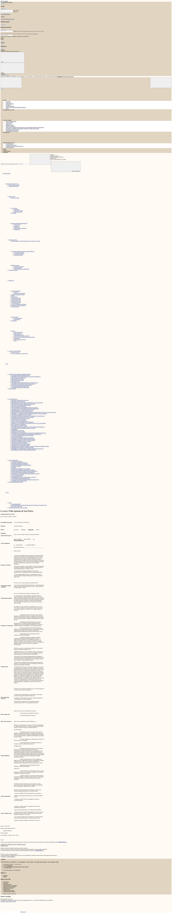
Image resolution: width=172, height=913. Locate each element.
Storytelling (13, 213)
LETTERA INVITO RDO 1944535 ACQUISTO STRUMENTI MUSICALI (28, 427)
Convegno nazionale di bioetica (18, 294)
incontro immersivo (18, 318)
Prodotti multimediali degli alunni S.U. (19, 223)
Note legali (5, 883)
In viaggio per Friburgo (19, 253)
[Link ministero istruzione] (6, 2)
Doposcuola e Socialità (16, 301)
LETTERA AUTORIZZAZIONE (18, 406)
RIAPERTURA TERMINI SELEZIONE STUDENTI (23, 470)
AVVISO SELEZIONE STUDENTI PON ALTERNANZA (24, 471)
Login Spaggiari (35, 33)
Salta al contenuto (4, 1)
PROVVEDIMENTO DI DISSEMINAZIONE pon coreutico (24, 407)
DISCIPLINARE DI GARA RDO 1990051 (20, 443)
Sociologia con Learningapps (20, 228)
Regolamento (17, 338)
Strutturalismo (17, 229)
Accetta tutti (21, 844)
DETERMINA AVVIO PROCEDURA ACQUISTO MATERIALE (25, 376)
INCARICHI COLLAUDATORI (18, 419)
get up (15, 340)
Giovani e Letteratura (16, 291)
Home (52, 154)
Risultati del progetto (18, 332)
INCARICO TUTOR (16, 466)
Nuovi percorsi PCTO (16, 504)
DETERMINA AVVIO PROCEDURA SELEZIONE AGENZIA (25, 473)
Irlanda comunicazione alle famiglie (21, 269)
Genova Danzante (15, 306)
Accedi (2, 3)
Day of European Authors (14, 185)
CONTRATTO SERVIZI (16, 461)
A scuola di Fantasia (15, 303)
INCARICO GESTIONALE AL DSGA (20, 400)
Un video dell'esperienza (19, 252)
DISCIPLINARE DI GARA (17, 379)
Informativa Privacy (7, 884)
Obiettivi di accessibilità (8, 888)
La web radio (14, 208)
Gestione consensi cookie (8, 890)
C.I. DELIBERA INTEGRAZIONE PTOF (20, 478)
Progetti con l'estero (13, 239)
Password (15, 11)
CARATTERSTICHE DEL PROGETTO (20, 386)
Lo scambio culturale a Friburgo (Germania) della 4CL (23, 251)
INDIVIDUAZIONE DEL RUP (18, 401)
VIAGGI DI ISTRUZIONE (15, 351)
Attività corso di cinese (13, 186)
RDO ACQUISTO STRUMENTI (18, 424)
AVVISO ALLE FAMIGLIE (17, 474)
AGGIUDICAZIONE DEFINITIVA (19, 462)
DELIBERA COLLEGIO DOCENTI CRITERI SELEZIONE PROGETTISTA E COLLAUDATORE (33, 412)
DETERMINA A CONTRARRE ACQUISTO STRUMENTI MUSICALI (27, 448)
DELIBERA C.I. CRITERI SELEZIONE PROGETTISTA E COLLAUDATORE (29, 413)
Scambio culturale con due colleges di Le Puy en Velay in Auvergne (25, 241)
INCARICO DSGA (15, 381)
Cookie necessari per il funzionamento (9, 854)
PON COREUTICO (13, 399)
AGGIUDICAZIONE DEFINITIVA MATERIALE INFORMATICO (26, 434)
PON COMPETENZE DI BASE (16, 482)
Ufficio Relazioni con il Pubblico (10, 885)
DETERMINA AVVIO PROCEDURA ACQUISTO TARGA (24, 382)
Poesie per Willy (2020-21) (19, 293)
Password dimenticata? (5, 14)
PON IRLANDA (12, 388)
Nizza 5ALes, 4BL (15, 352)
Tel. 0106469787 (8, 865)
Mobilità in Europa (15, 265)
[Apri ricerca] (160, 82)
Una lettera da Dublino (19, 266)
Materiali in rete (12, 196)
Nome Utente (16, 10)
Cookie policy (6, 881)
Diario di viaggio (17, 333)
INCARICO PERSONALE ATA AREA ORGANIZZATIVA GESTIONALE (28, 416)
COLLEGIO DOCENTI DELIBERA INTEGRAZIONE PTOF (25, 408)
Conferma (7, 75)
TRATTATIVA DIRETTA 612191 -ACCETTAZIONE (23, 440)
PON (7, 363)
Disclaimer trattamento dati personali (8, 901)
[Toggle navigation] (11, 82)
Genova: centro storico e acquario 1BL (19, 353)
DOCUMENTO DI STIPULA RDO (19, 425)
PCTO (7, 492)
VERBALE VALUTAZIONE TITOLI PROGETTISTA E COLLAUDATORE (28, 423)
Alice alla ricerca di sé (16, 299)
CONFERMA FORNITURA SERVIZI (19, 464)
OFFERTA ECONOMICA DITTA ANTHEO (21, 441)
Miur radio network (18, 211)
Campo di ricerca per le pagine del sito (9, 164)
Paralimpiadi (14, 320)
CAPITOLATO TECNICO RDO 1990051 (20, 445)
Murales (13, 295)
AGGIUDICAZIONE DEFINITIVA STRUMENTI (22, 437)
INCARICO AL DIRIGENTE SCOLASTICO (21, 414)
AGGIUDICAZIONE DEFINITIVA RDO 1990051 (22, 435)
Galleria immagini (18, 267)
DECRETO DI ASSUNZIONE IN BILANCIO (21, 385)
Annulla (2, 75)
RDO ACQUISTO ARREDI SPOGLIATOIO (21, 405)
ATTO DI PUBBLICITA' (16, 476)
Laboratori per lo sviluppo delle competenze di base (20, 374)
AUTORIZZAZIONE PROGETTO (19, 480)
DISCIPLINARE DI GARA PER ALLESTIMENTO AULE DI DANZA (27, 402)
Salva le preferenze (11, 856)
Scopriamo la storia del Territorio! (18, 305)
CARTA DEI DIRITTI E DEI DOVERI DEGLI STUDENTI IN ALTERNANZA (29, 505)
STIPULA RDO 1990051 (16, 436)
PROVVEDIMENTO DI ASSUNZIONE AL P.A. (22, 411)
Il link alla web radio (18, 210)
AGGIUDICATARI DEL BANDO (21, 335)
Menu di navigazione (76, 171)
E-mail (14, 31)
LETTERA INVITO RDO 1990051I (19, 442)
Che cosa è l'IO (17, 224)
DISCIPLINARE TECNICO (17, 380)
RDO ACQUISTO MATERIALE (18, 377)
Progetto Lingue (14, 317)
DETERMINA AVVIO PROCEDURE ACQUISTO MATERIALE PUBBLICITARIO (30, 446)
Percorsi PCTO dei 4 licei (16, 506)
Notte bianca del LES (13, 270)
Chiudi (2, 41)
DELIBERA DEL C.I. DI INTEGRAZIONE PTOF (22, 410)
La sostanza (16, 225)
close (2, 88)
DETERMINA (14, 429)
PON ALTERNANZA (14, 460)
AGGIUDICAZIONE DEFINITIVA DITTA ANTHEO (23, 428)
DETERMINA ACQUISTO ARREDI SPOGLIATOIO (23, 404)
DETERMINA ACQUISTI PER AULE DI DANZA (22, 417)
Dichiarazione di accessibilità (9, 886)
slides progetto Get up (18, 334)
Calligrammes (17, 319)
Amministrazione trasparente (9, 891)
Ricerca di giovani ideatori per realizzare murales (24, 337)
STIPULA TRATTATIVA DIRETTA (19, 420)
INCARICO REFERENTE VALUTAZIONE (21, 465)
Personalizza (3, 844)
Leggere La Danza (15, 197)
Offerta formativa (54, 155)
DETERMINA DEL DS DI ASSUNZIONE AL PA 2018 (23, 477)
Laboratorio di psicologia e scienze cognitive (18, 507)
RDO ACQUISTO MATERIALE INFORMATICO (22, 422)
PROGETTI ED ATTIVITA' (57, 157)
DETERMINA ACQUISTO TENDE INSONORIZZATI (23, 450)
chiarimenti (13, 467)
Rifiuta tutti (11, 844)
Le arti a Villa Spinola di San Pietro (18, 304)
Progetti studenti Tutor (16, 300)
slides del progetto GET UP (20, 339)
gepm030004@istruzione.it (17, 866)
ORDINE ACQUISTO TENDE (18, 431)
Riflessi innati (17, 227)
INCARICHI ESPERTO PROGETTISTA (20, 418)
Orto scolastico (14, 297)
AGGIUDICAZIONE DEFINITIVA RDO (20, 375)
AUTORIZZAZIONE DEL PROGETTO (20, 387)
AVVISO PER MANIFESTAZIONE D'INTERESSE (22, 472)
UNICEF (16, 292)
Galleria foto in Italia (18, 255)
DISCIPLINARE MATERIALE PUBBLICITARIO (22, 447)
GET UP (13, 331)
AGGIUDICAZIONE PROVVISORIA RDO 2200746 (23, 383)
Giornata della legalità (16, 298)
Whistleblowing (6, 889)
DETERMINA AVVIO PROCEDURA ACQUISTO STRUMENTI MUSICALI (28, 433)
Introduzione (16, 209)
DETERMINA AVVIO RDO (17, 430)
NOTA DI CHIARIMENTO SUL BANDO (20, 468)
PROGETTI (53, 158)
